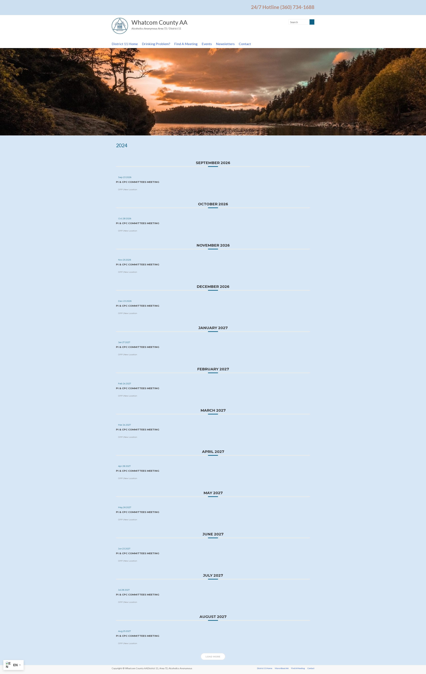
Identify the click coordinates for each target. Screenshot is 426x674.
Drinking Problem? (156, 44)
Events (207, 44)
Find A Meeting (186, 44)
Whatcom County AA (159, 22)
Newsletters (225, 44)
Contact (245, 44)
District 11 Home (125, 44)
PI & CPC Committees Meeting (137, 182)
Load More (213, 656)
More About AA (282, 668)
